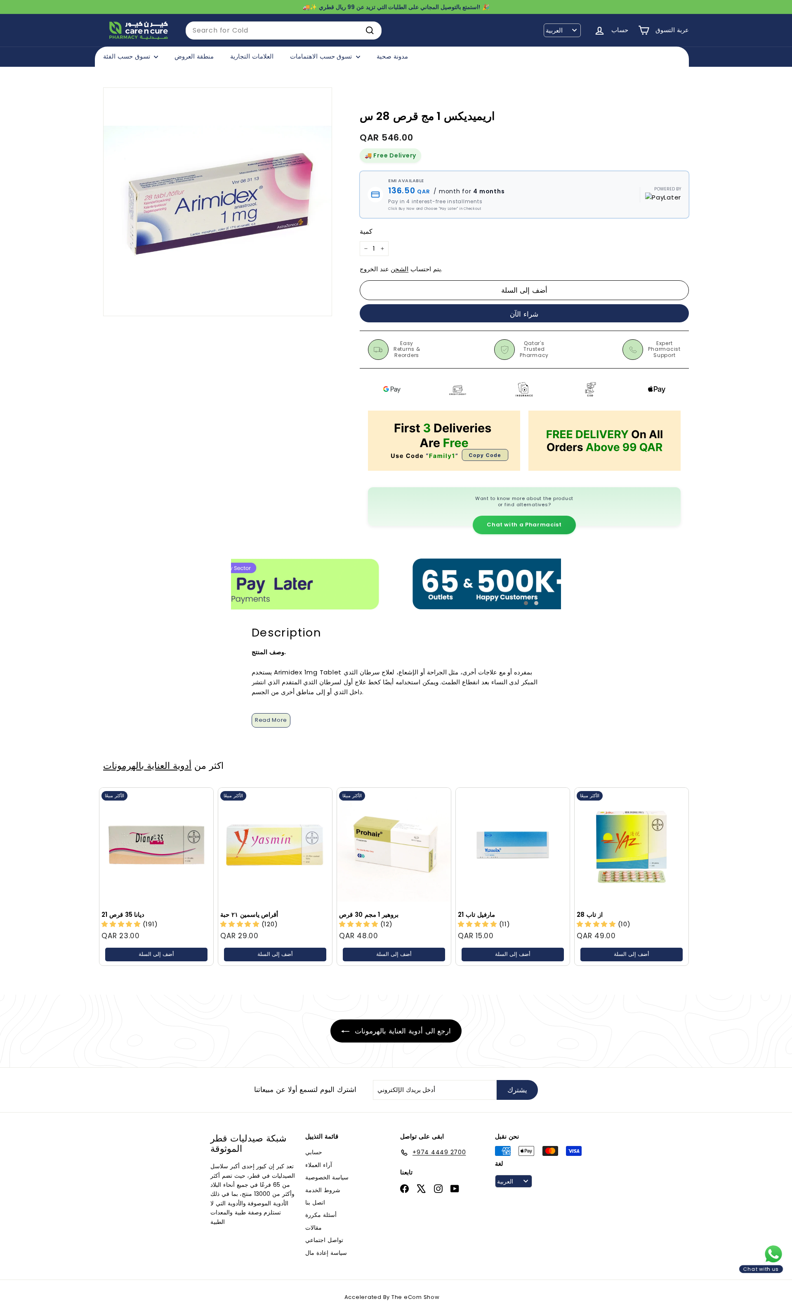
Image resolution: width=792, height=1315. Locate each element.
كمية (366, 231)
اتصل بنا (315, 1202)
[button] (478, 924)
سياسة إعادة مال (326, 1253)
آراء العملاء (318, 1165)
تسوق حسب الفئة (127, 56)
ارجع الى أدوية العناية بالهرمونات (402, 1031)
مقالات (313, 1227)
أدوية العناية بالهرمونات (147, 765)
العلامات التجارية (251, 56)
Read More (271, 720)
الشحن (399, 269)
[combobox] (284, 30)
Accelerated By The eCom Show (392, 1297)
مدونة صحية (392, 56)
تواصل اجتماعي (324, 1240)
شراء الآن (524, 314)
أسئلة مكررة (321, 1215)
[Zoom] (218, 202)
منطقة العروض (194, 56)
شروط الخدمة (322, 1190)
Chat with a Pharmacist (524, 524)
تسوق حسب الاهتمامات (322, 56)
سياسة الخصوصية (327, 1177)
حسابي (313, 1152)
